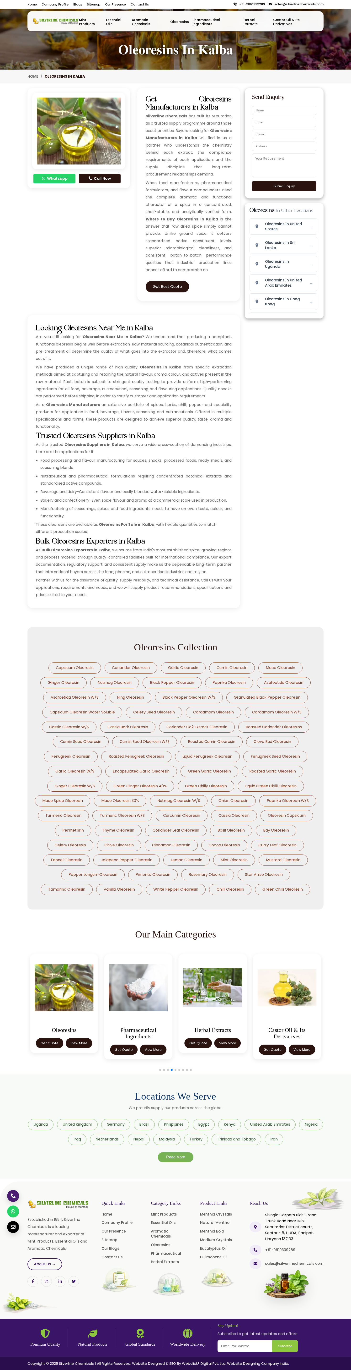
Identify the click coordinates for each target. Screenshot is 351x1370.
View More (78, 1043)
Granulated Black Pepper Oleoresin (267, 697)
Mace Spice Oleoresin (62, 800)
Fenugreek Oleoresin (70, 756)
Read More (175, 1157)
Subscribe (285, 1346)
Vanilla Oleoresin (119, 889)
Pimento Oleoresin (153, 874)
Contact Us (140, 4)
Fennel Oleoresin (66, 860)
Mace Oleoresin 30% (120, 800)
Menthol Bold (212, 1231)
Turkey (196, 1139)
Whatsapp (57, 178)
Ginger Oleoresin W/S (75, 786)
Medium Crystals (216, 1239)
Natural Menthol (215, 1222)
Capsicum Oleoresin (75, 667)
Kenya (229, 1124)
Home (32, 4)
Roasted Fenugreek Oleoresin (136, 756)
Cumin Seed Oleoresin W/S (145, 741)
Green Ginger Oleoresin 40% (140, 786)
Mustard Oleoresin (283, 860)
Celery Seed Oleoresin (154, 712)
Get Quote (49, 1043)
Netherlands (107, 1139)
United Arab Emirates (270, 1124)
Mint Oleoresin (234, 860)
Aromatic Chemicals (141, 21)
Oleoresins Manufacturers (73, 404)
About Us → (45, 1264)
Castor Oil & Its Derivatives (286, 21)
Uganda (40, 1124)
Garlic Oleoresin (183, 667)
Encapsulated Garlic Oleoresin (141, 771)
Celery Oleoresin (70, 845)
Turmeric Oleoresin (63, 815)
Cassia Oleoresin (234, 815)
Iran (274, 1139)
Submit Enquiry (284, 186)
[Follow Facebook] (32, 1281)
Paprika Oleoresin (229, 682)
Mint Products (87, 21)
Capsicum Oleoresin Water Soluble (82, 712)
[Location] (255, 1227)
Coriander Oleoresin (131, 667)
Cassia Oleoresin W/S (69, 727)
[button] (160, 1070)
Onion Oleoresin (233, 800)
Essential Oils (113, 21)
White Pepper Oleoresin (175, 889)
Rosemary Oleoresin (208, 874)
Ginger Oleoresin (63, 682)
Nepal (138, 1139)
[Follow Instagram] (46, 1281)
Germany (116, 1124)
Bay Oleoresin (276, 830)
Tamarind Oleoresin (66, 889)
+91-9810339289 (251, 4)
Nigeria (311, 1124)
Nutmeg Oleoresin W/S (178, 800)
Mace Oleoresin (280, 667)
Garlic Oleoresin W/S (74, 771)
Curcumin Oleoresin (181, 815)
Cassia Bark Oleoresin (127, 727)
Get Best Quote (167, 286)
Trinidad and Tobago (236, 1139)
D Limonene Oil (213, 1257)
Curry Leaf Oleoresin (277, 845)
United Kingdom (77, 1124)
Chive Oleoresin (119, 845)
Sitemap (93, 4)
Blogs (77, 4)
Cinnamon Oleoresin (171, 845)
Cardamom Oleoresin (213, 712)
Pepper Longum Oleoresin (93, 874)
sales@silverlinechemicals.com (298, 4)
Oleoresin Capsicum (287, 815)
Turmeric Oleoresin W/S (122, 815)
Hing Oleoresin (130, 697)
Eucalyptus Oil (213, 1248)
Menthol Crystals (216, 1214)
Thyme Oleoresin (118, 830)
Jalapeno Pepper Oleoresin (126, 860)
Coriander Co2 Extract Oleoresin (196, 727)
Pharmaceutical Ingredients (206, 21)
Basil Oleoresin (231, 830)
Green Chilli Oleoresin (282, 889)
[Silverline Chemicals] (55, 21)
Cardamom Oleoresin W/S (277, 712)
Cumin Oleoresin (232, 667)
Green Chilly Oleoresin (206, 786)
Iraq (77, 1139)
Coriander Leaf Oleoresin (176, 830)
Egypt (203, 1124)
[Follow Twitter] (60, 1281)
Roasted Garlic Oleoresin (272, 771)
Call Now (102, 178)
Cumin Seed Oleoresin (80, 741)
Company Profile (55, 4)
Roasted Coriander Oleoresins (274, 727)
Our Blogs (110, 1248)
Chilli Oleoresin (230, 889)
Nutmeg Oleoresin (115, 682)
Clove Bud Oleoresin (272, 741)
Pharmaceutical (166, 1253)
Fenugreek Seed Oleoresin (275, 756)
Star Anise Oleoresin (264, 874)
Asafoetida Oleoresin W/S (75, 697)
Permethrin (73, 830)
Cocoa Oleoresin (224, 845)
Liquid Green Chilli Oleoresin (271, 786)
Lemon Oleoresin (186, 860)
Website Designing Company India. (258, 1363)
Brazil (144, 1124)
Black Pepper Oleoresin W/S (188, 697)
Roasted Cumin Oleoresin (211, 741)
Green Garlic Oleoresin (209, 771)
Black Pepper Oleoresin (172, 682)
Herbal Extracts (251, 21)
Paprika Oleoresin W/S (288, 800)
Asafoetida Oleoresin (283, 682)
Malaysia (167, 1139)
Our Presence (115, 4)
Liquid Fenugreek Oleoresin (207, 756)
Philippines (174, 1124)
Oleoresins (179, 21)
